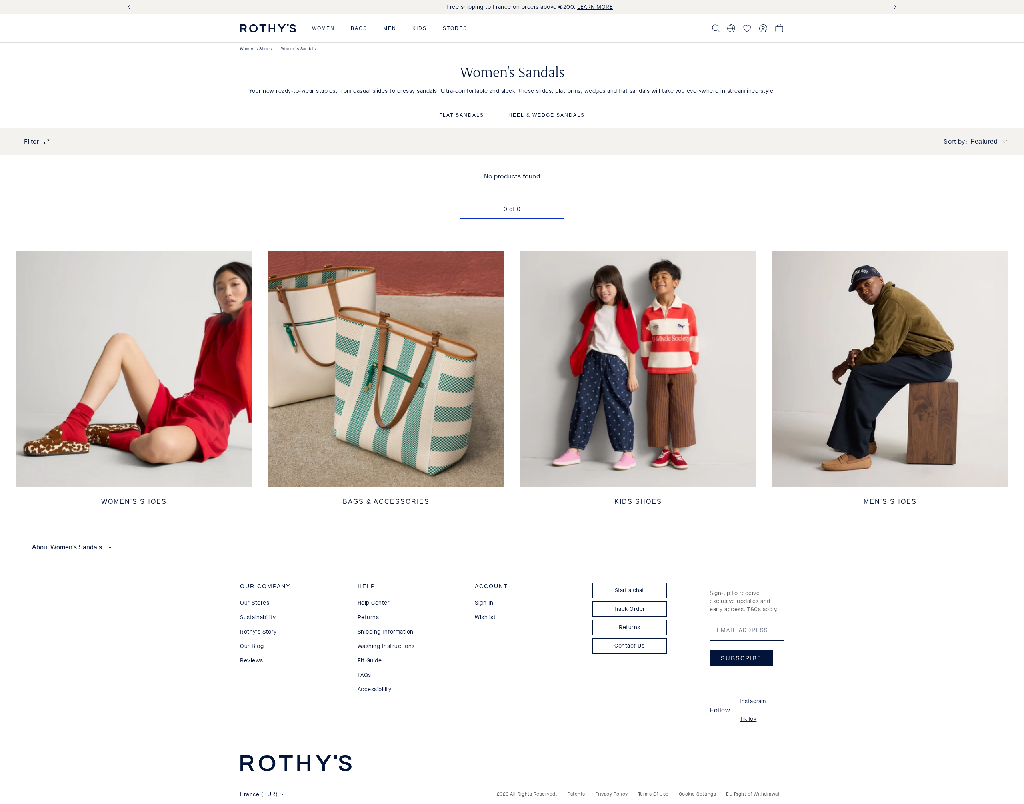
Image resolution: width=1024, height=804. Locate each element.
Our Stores (254, 603)
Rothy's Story (258, 632)
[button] (323, 28)
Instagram (753, 701)
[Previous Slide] (130, 7)
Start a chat (629, 590)
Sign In (484, 603)
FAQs (364, 675)
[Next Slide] (893, 7)
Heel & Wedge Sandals (546, 115)
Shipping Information (386, 632)
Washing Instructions (386, 646)
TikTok (748, 719)
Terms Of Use (653, 794)
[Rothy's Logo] (268, 28)
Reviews (251, 660)
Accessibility (375, 689)
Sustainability (258, 617)
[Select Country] (731, 28)
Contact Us (629, 646)
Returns (368, 617)
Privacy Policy (611, 794)
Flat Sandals (461, 115)
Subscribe (741, 658)
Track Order (629, 609)
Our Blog (252, 646)
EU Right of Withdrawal (752, 794)
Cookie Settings (697, 794)
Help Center (374, 603)
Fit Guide (370, 660)
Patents (576, 794)
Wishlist (485, 617)
